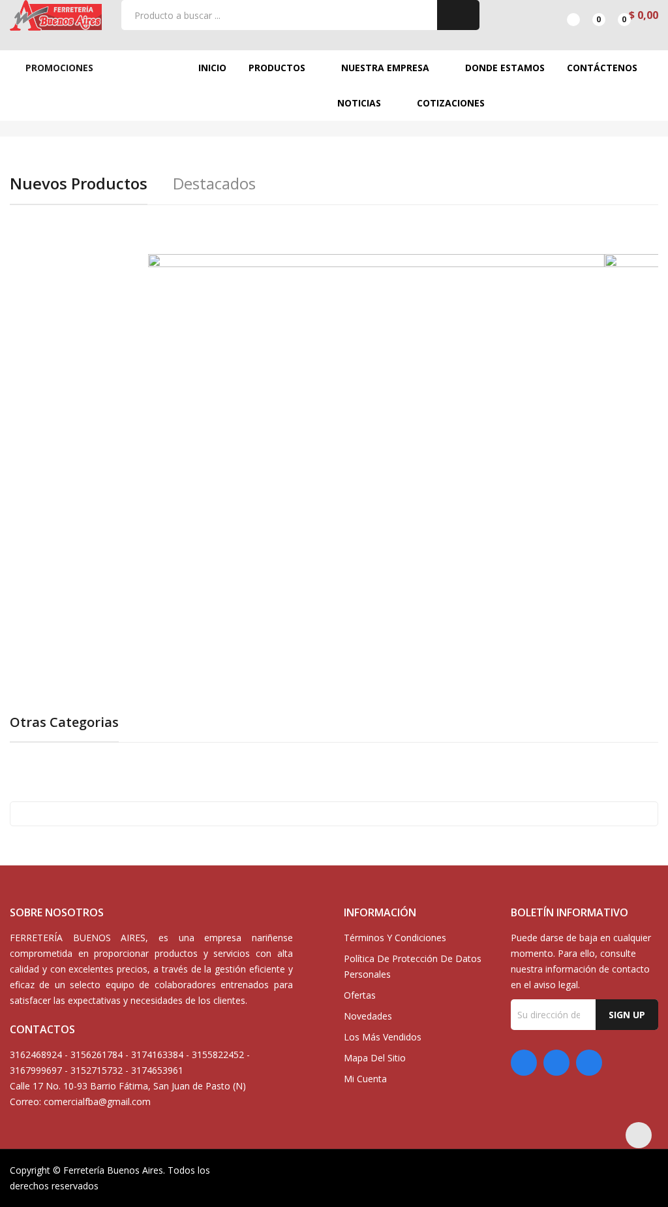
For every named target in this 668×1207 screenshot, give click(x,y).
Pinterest (556, 1063)
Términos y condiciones (395, 937)
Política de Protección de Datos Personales (412, 966)
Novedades (368, 1016)
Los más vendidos (382, 1037)
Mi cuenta (365, 1078)
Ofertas (360, 995)
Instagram (589, 1063)
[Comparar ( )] (562, 15)
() (587, 15)
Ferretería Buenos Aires (113, 1170)
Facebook (524, 1063)
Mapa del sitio (375, 1058)
